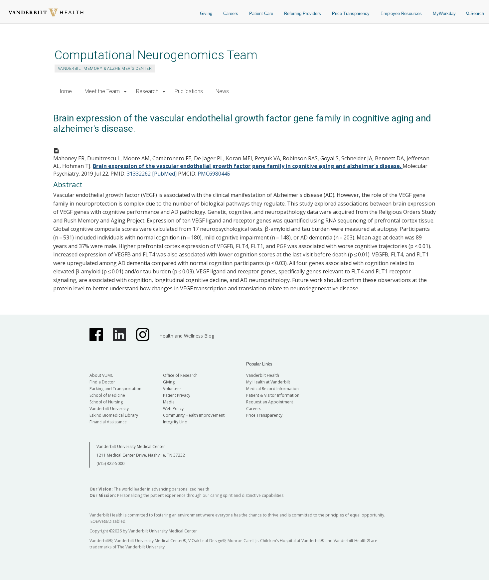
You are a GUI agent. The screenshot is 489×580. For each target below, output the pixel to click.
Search (477, 13)
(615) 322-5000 (110, 463)
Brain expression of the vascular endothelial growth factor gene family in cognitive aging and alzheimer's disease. (248, 166)
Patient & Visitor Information (272, 395)
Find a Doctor (102, 382)
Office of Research (180, 375)
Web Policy (173, 408)
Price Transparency (351, 13)
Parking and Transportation (115, 388)
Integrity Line (175, 422)
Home (65, 91)
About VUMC (101, 375)
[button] (125, 91)
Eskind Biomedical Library (113, 415)
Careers (230, 13)
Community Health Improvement (194, 415)
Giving (206, 13)
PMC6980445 (214, 173)
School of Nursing (106, 402)
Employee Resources (401, 13)
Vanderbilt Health (262, 375)
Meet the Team (102, 91)
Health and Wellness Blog (186, 336)
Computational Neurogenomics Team (156, 55)
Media (169, 402)
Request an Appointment (269, 402)
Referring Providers (302, 13)
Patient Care (261, 13)
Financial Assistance (108, 422)
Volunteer (172, 388)
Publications (189, 91)
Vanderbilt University (109, 408)
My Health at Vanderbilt (268, 382)
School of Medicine (107, 395)
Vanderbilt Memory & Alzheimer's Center (105, 68)
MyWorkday (444, 13)
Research (147, 91)
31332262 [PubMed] (152, 173)
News (222, 91)
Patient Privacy (176, 395)
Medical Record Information (272, 388)
